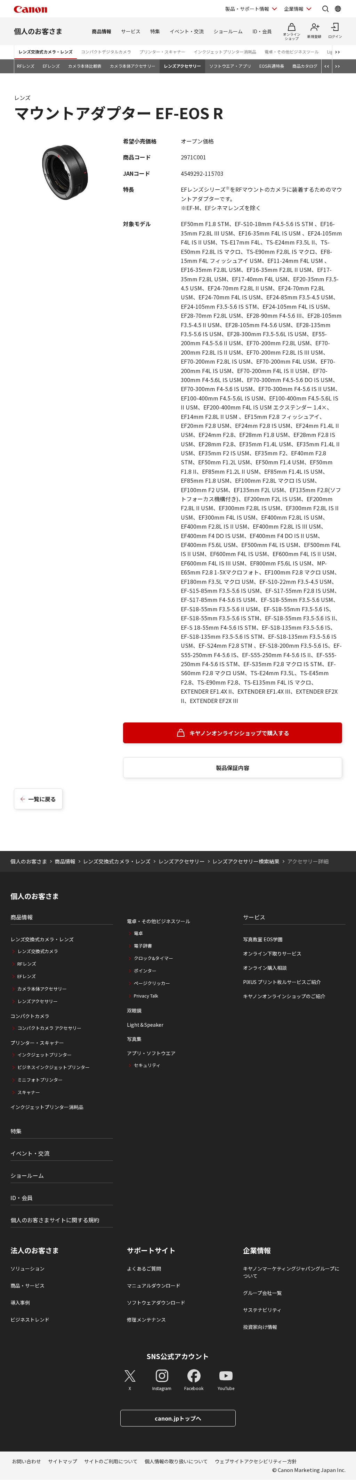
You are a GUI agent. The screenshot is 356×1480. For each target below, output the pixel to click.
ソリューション (27, 1268)
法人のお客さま (34, 1250)
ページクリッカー (152, 983)
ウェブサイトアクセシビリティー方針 (256, 1461)
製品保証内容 (232, 767)
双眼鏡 (134, 1010)
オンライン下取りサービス (272, 953)
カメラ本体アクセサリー (132, 66)
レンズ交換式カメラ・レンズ (45, 52)
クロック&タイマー (153, 958)
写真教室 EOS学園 (263, 939)
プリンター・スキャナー (162, 52)
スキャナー (28, 1092)
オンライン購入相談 (265, 967)
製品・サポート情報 (247, 8)
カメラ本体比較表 (85, 66)
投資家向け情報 (260, 1326)
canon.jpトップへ (178, 1418)
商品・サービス (27, 1285)
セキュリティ (147, 1065)
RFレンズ (25, 66)
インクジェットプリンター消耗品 (225, 52)
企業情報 (294, 8)
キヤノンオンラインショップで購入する (239, 733)
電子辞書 (143, 945)
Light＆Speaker (145, 1024)
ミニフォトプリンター (40, 1079)
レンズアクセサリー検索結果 (246, 861)
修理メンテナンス (146, 1319)
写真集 (134, 1038)
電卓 (138, 933)
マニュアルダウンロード (153, 1285)
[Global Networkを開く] (338, 9)
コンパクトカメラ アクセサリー (49, 1028)
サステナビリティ (262, 1309)
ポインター (145, 970)
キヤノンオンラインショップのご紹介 (284, 996)
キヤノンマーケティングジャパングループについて (291, 1272)
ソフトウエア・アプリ (230, 66)
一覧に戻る (42, 799)
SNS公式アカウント (178, 1356)
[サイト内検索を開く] (325, 9)
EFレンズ (51, 66)
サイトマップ (62, 1461)
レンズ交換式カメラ (37, 951)
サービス (130, 31)
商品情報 (101, 31)
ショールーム (228, 31)
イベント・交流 (187, 31)
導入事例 (20, 1302)
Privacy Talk (146, 995)
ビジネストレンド (29, 1319)
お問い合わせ (26, 1461)
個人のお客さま (38, 31)
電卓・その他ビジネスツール (292, 52)
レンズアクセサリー (182, 66)
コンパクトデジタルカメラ (106, 52)
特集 (155, 31)
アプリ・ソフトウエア (151, 1053)
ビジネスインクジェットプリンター (53, 1067)
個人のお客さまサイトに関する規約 (54, 1220)
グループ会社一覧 (262, 1292)
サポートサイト (151, 1250)
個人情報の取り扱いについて (176, 1461)
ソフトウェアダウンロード (156, 1302)
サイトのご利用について (111, 1461)
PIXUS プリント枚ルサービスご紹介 (282, 981)
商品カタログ (304, 66)
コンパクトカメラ (29, 1015)
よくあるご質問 (144, 1268)
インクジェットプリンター (44, 1054)
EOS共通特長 (271, 66)
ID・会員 (262, 31)
